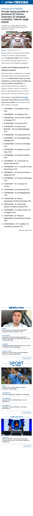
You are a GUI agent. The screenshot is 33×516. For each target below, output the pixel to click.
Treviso (25, 97)
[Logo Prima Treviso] (16, 2)
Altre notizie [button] (26, 358)
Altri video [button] (27, 446)
